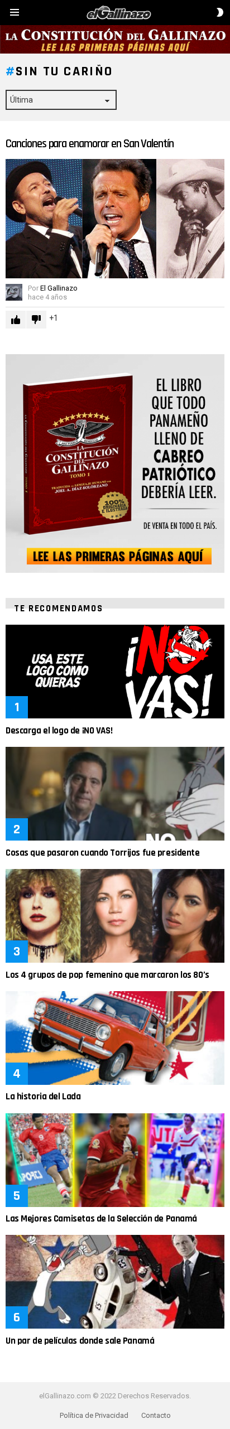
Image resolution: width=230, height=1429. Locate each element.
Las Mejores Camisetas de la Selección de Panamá (101, 1219)
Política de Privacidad (94, 1415)
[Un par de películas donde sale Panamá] (115, 1282)
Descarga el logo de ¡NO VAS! (59, 731)
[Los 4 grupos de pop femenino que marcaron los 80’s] (115, 916)
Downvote (36, 320)
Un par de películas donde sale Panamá (80, 1341)
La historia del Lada (43, 1096)
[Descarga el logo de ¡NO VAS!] (115, 671)
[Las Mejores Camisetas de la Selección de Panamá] (115, 1160)
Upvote (16, 320)
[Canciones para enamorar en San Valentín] (115, 218)
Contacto (156, 1415)
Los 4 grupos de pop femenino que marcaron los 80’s (107, 975)
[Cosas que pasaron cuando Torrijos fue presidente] (115, 794)
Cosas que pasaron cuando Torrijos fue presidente (103, 853)
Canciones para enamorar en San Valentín (90, 143)
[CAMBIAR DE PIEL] (219, 12)
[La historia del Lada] (115, 1038)
